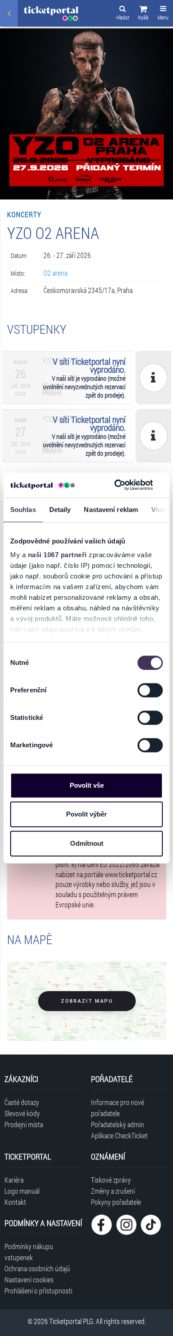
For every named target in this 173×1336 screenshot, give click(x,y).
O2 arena (55, 272)
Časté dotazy (21, 1102)
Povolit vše (87, 785)
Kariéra (14, 1179)
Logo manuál (21, 1190)
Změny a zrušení (113, 1190)
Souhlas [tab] (23, 509)
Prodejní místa (23, 1124)
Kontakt (15, 1202)
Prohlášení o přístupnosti (38, 1290)
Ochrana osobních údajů (37, 1268)
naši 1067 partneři (57, 555)
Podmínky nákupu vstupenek (28, 1252)
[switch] (150, 690)
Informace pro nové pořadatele (117, 1108)
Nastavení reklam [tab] (111, 509)
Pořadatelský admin (117, 1124)
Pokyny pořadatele (116, 1202)
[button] (143, 14)
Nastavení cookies (29, 1279)
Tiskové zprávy (111, 1179)
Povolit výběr (86, 814)
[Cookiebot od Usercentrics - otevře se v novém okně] (116, 485)
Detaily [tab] (60, 509)
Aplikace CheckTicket (119, 1135)
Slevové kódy (22, 1113)
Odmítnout (86, 843)
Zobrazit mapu (87, 1001)
